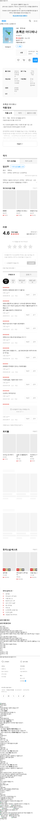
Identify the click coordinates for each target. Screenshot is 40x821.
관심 (20, 46)
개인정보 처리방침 (10, 689)
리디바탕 (3, 676)
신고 (12, 296)
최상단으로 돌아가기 (10, 657)
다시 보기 (9, 799)
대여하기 (2, 790)
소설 (17, 28)
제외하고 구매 (4, 652)
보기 (1, 783)
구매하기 (7, 790)
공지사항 (25, 661)
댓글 (27, 294)
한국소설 (22, 28)
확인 (1, 734)
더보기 (35, 188)
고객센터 (6, 661)
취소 (1, 649)
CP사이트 (3, 674)
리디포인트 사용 (5, 754)
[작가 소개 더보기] (20, 182)
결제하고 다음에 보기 (17, 756)
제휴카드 (3, 669)
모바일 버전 (3, 818)
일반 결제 (11, 757)
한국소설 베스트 (7, 591)
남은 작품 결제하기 (5, 722)
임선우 (18, 40)
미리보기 (8, 47)
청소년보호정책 (18, 689)
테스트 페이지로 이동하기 (20, 15)
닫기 (4, 783)
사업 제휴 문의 (23, 671)
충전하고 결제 (4, 757)
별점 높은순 (22, 281)
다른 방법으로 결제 (5, 714)
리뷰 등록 (31, 263)
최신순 (5, 281)
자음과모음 (19, 42)
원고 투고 (22, 669)
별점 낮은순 (32, 281)
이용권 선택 (3, 741)
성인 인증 (2, 645)
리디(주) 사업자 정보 (6, 687)
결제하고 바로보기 (5, 756)
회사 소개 (22, 678)
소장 (35, 60)
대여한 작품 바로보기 (17, 722)
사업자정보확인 (26, 689)
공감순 (13, 281)
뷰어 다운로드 (4, 671)
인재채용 (22, 681)
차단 (16, 296)
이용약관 (3, 689)
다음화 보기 (3, 799)
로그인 (35, 21)
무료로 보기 (3, 743)
